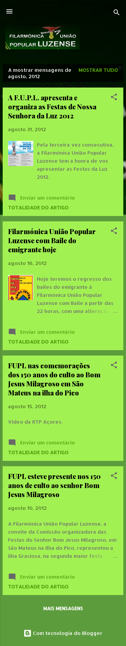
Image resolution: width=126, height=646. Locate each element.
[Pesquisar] (117, 13)
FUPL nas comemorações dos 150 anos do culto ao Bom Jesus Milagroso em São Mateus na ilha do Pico (54, 379)
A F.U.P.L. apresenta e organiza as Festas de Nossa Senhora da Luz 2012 (52, 106)
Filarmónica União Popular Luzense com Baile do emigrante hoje (52, 240)
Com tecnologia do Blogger (67, 633)
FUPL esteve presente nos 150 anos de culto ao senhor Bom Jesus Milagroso (54, 485)
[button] (114, 98)
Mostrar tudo (98, 70)
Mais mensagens (63, 608)
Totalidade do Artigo (38, 207)
